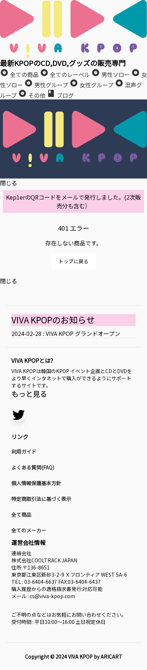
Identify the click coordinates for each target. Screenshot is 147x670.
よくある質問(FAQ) (32, 467)
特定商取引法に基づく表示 (41, 498)
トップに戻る (73, 261)
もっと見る (29, 393)
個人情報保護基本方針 (36, 482)
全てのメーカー (28, 530)
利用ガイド (23, 451)
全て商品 (21, 514)
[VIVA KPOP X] (18, 414)
